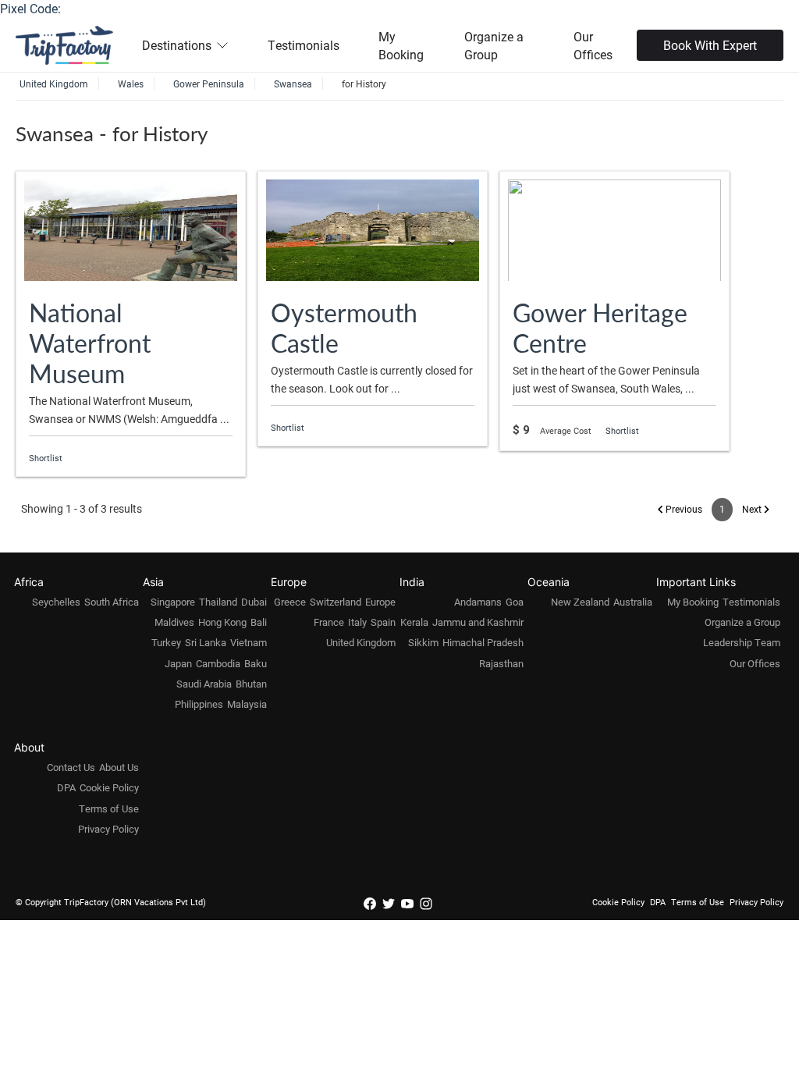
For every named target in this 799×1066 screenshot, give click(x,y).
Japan (178, 663)
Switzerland (335, 602)
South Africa (111, 602)
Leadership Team (741, 642)
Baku (255, 663)
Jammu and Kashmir (478, 622)
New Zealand (580, 602)
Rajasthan (501, 663)
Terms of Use (109, 808)
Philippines (199, 704)
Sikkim (423, 642)
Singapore (173, 602)
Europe (380, 602)
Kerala (414, 622)
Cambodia (218, 663)
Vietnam (248, 642)
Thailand (218, 602)
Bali (258, 622)
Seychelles (56, 602)
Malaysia (247, 704)
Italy (357, 622)
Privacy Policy (108, 829)
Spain (383, 622)
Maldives (174, 622)
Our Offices (593, 45)
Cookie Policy (109, 787)
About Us (119, 767)
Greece (290, 602)
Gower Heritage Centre (600, 327)
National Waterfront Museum (90, 342)
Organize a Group (494, 45)
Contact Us (71, 767)
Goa (515, 602)
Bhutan (251, 684)
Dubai (254, 602)
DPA (66, 787)
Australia (632, 602)
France (329, 622)
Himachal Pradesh (483, 642)
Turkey (166, 642)
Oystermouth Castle (344, 327)
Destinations (176, 45)
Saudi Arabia (204, 684)
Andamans (478, 602)
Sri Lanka (205, 642)
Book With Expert (710, 45)
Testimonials (303, 45)
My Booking (401, 45)
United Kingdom (361, 642)
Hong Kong (222, 622)
